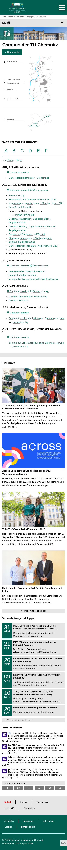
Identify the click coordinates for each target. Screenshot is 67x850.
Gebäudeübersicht (19, 172)
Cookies (8, 827)
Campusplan (42, 802)
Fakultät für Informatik (20, 207)
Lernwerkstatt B (20, 346)
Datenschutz (48, 821)
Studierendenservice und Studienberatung (30, 238)
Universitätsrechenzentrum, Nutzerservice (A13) (33, 245)
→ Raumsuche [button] (12, 52)
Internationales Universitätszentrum (27, 271)
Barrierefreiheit (28, 827)
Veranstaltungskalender (19, 720)
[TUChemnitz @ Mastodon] (49, 788)
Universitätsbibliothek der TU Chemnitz (29, 177)
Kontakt (23, 802)
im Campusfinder (13, 160)
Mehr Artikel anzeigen (35, 611)
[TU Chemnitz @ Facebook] (7, 788)
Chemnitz (28, 808)
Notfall (7, 802)
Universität (10, 808)
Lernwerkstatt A (20, 322)
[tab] (6, 150)
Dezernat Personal (18, 300)
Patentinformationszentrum (23, 275)
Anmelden (9, 821)
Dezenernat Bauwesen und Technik (27, 234)
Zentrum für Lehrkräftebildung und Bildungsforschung (36, 318)
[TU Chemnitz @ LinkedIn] (29, 788)
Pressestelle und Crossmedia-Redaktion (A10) (32, 199)
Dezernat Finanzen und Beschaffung (28, 296)
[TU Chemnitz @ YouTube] (60, 788)
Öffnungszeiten (40, 190)
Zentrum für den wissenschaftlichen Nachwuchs (33, 279)
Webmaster (8, 843)
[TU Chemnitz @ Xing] (39, 788)
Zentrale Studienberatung (22, 241)
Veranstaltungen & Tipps (18, 618)
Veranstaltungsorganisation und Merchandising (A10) (36, 203)
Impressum (28, 821)
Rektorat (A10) (16, 195)
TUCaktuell (9, 362)
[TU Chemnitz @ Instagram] (18, 788)
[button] (58, 7)
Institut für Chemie (24, 215)
